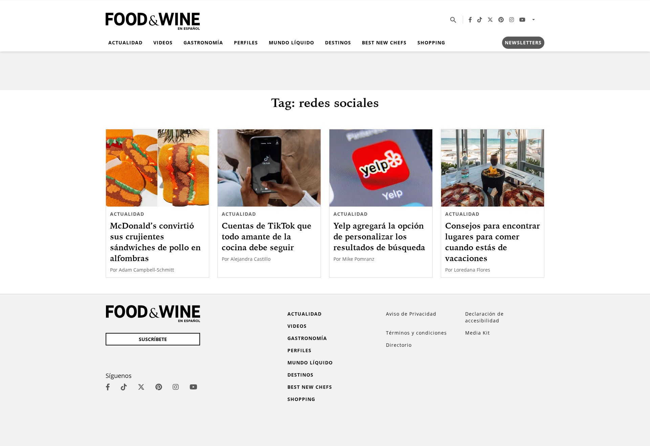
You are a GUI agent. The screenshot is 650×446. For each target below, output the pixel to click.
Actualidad (125, 42)
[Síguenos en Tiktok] (479, 19)
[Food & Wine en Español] (153, 19)
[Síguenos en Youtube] (522, 19)
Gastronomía (203, 42)
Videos (163, 42)
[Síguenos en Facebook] (470, 19)
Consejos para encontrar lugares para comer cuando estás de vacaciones (492, 241)
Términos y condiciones (416, 333)
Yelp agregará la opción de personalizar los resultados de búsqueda (379, 236)
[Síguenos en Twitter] (490, 19)
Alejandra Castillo (250, 259)
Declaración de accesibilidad (484, 317)
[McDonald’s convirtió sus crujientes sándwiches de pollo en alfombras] (157, 168)
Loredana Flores (472, 270)
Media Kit (477, 333)
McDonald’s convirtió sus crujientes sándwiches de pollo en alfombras (155, 241)
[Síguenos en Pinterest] (501, 19)
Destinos (338, 42)
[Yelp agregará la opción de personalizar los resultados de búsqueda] (380, 168)
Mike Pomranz (358, 259)
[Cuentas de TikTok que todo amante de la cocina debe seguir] (269, 168)
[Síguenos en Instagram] (511, 19)
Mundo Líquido (291, 42)
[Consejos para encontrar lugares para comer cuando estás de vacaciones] (492, 168)
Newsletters (523, 42)
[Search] (453, 19)
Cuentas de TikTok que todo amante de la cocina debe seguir (266, 236)
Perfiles (246, 42)
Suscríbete (153, 339)
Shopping (431, 42)
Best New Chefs (384, 42)
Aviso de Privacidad (411, 314)
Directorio (399, 345)
